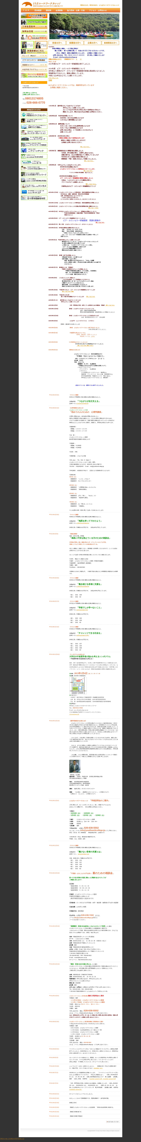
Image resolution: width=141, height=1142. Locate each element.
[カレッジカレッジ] (34, 55)
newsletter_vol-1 (98, 1068)
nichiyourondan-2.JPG (83, 635)
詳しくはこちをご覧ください (84, 345)
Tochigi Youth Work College (44, 4)
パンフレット (53, 78)
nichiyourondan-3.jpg (82, 610)
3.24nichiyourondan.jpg (83, 586)
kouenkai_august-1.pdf (96, 1078)
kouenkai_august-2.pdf (109, 1078)
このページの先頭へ (113, 1122)
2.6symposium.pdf (74, 714)
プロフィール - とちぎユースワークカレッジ (12, 1138)
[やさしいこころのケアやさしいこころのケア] (34, 60)
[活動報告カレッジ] (34, 16)
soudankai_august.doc (75, 1089)
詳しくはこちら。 (85, 146)
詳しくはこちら (91, 184)
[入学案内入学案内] (34, 26)
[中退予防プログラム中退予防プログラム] (34, 69)
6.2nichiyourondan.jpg (82, 403)
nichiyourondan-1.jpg (83, 854)
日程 (50, 80)
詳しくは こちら (93, 208)
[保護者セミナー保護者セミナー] (34, 65)
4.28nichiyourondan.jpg (83, 523)
